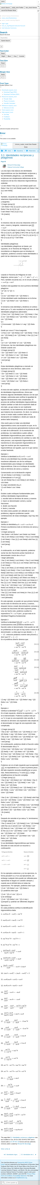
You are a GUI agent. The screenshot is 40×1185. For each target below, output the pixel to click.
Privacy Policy (31, 1174)
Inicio (9, 151)
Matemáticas (33, 151)
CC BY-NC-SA (15, 1142)
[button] (7, 116)
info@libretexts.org (21, 1177)
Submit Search (5, 40)
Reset (3, 53)
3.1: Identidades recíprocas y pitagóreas (22, 1137)
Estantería (20, 151)
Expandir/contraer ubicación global (38, 150)
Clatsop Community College (16, 167)
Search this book (5, 34)
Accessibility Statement (20, 1175)
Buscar (3, 1182)
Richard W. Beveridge (14, 165)
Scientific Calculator (9, 103)
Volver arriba (4, 1149)
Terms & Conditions (6, 1175)
